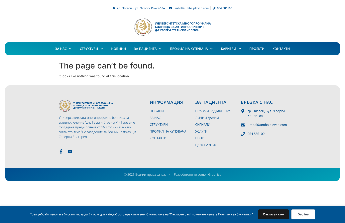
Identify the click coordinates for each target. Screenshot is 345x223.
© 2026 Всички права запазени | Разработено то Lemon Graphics (172, 174)
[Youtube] (70, 151)
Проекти (257, 49)
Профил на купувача (189, 49)
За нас (61, 49)
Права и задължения (213, 111)
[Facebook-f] (61, 151)
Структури (89, 49)
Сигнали (202, 124)
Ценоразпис (206, 145)
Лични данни (207, 118)
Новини (118, 49)
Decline (303, 214)
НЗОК (199, 138)
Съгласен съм (273, 214)
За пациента (145, 49)
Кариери (228, 49)
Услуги (201, 131)
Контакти (281, 49)
